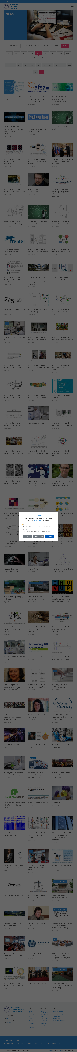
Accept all (49, 536)
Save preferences (38, 536)
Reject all (27, 536)
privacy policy (38, 520)
